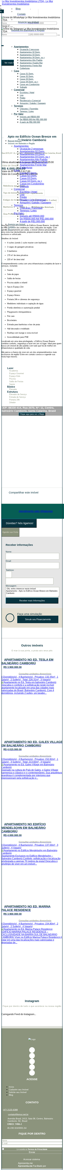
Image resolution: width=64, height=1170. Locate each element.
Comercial (19, 89)
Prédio (22, 98)
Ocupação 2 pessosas (29, 49)
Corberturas (25, 68)
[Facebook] (32, 1050)
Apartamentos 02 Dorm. (30, 52)
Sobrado (23, 87)
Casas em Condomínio (29, 84)
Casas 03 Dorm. (27, 79)
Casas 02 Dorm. (27, 76)
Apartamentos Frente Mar (31, 65)
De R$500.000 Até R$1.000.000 (33, 119)
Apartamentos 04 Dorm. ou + (32, 57)
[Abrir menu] (3, 137)
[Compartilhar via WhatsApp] (6, 498)
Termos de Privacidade (37, 1149)
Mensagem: (11, 586)
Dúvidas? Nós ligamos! (19, 523)
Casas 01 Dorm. (27, 74)
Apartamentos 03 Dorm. (30, 55)
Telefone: (10, 570)
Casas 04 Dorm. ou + (29, 82)
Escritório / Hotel (27, 92)
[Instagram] (32, 1067)
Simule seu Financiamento (38, 619)
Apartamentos (21, 46)
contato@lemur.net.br (18, 1114)
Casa (16, 71)
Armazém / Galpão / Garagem (33, 103)
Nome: (9, 551)
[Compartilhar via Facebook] (12, 498)
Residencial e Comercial (30, 100)
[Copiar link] (22, 498)
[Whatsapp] (32, 1073)
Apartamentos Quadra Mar (31, 63)
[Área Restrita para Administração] (32, 1159)
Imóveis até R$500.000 (30, 117)
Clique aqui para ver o (32, 414)
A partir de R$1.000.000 (30, 122)
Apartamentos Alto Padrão (31, 60)
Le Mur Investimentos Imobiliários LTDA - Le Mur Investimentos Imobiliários (27, 2)
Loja (21, 95)
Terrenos (18, 106)
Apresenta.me (25, 1163)
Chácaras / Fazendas (29, 109)
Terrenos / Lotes (27, 111)
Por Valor (19, 114)
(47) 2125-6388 (10, 1110)
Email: (8, 561)
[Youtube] (32, 1056)
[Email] (32, 1061)
